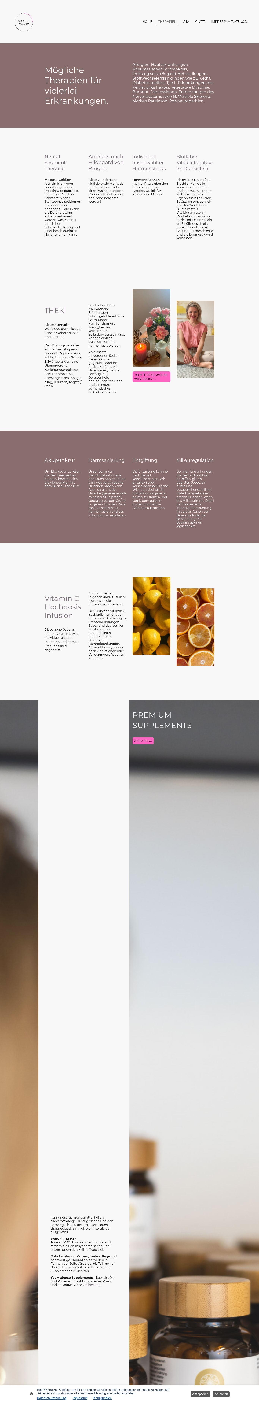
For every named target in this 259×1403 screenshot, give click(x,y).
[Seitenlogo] (24, 22)
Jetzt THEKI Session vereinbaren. (151, 376)
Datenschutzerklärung (52, 1398)
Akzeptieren (200, 1394)
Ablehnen (221, 1394)
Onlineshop (91, 1285)
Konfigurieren (102, 1398)
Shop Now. (143, 741)
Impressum (80, 1398)
